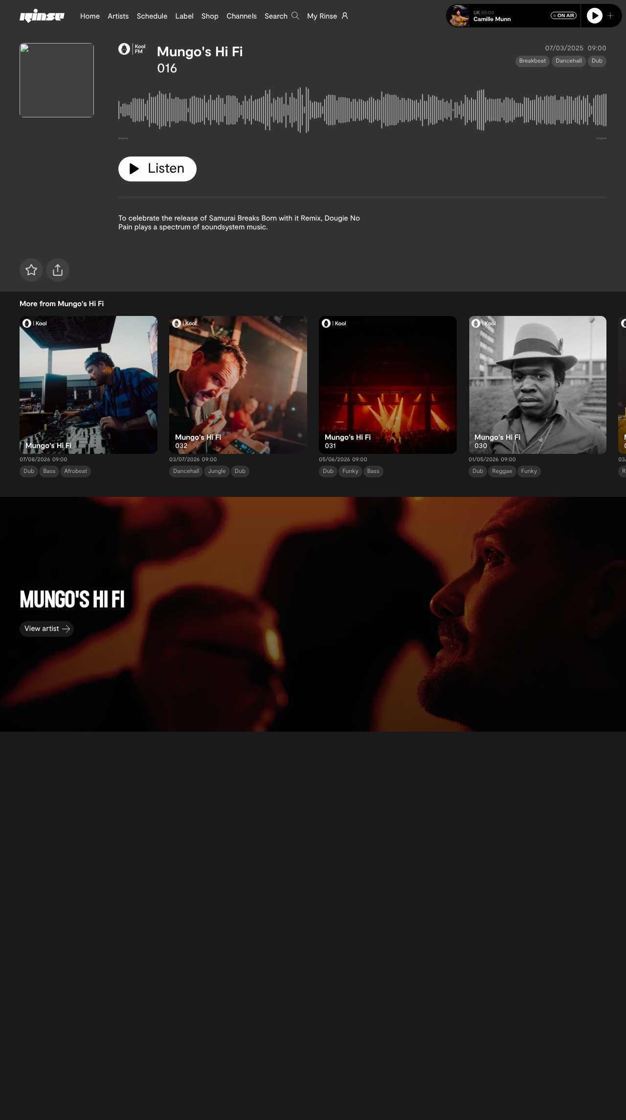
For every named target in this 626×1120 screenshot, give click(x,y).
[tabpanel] (362, 112)
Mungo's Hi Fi (200, 51)
